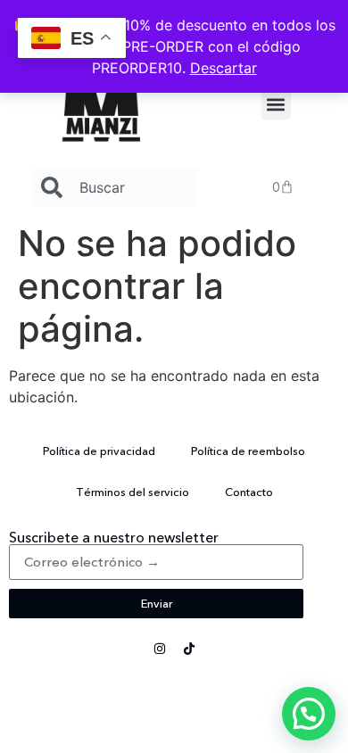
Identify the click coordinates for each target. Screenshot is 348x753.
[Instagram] (159, 648)
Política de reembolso (248, 450)
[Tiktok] (189, 648)
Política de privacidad (99, 450)
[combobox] (115, 187)
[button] (276, 105)
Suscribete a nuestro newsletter (114, 537)
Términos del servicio (132, 491)
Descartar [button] (223, 68)
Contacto (249, 491)
